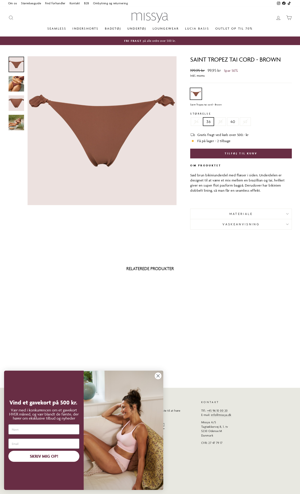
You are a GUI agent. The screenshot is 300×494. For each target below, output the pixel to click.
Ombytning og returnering (110, 3)
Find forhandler (55, 3)
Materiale (241, 214)
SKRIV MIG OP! (44, 456)
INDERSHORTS (85, 28)
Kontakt (75, 3)
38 (220, 121)
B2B (86, 3)
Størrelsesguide (31, 3)
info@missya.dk (221, 415)
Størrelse (200, 113)
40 (232, 121)
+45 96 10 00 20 (217, 410)
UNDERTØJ (137, 28)
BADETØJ (113, 28)
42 (245, 121)
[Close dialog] (158, 375)
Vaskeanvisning (240, 224)
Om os (12, 3)
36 (208, 121)
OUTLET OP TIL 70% (234, 28)
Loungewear (166, 28)
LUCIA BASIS (197, 28)
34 (196, 121)
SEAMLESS (57, 28)
